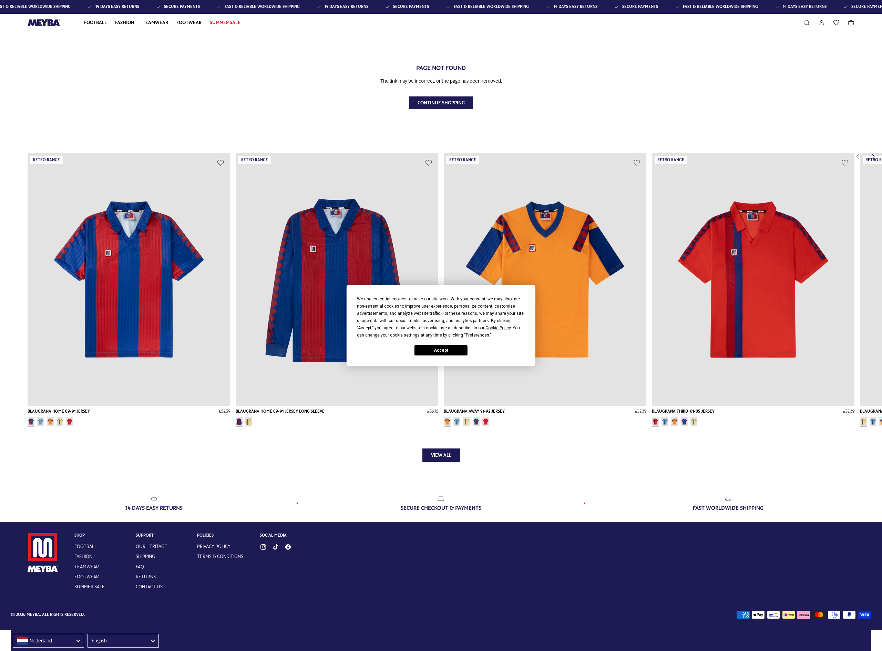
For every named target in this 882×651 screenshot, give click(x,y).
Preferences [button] (477, 335)
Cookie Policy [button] (498, 328)
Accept (441, 350)
